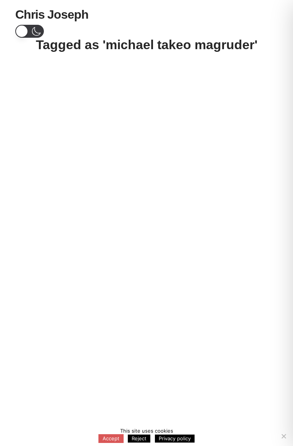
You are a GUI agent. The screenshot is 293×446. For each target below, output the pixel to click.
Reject (139, 438)
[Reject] (283, 436)
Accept (111, 438)
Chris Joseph (52, 14)
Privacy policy (175, 438)
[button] (268, 15)
